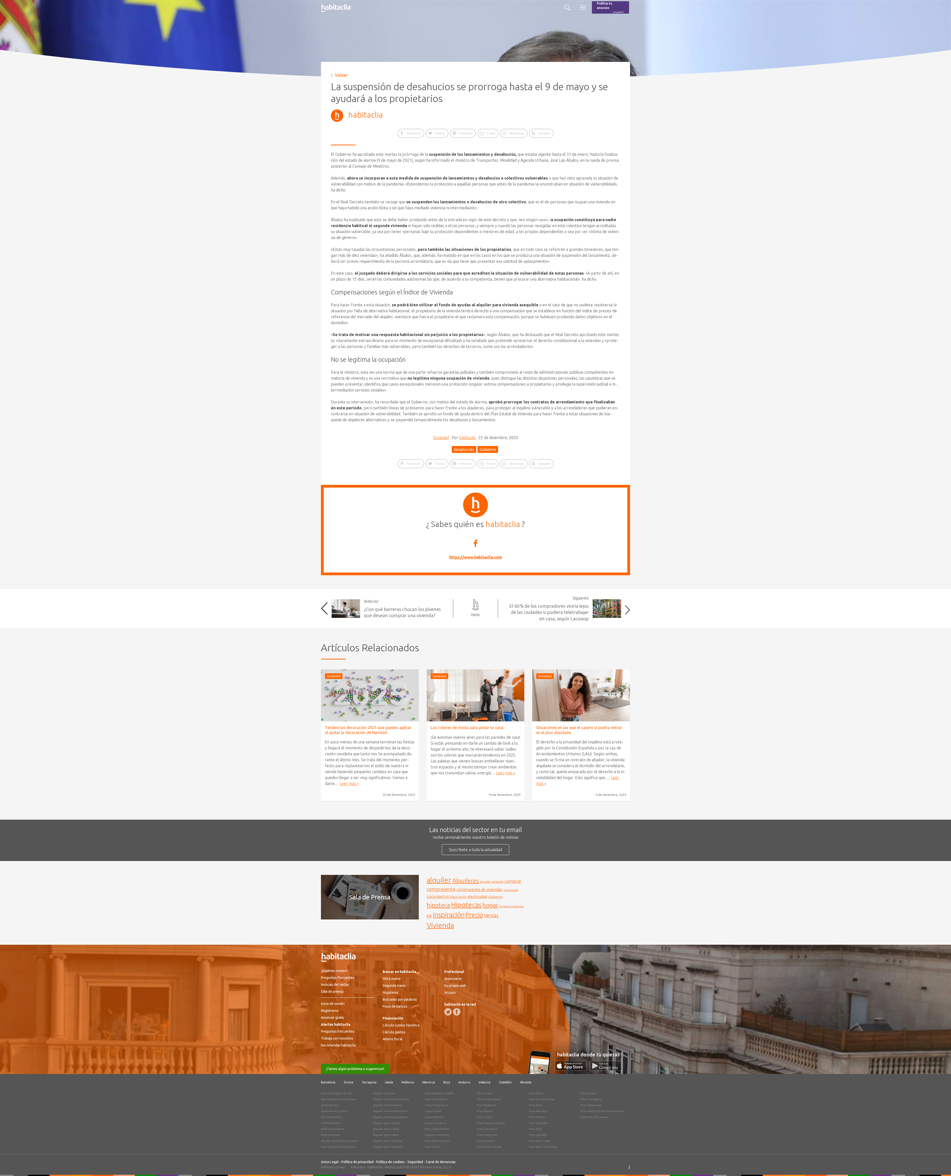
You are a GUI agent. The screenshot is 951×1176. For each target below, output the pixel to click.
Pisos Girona (433, 1146)
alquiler (439, 880)
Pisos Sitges (588, 1093)
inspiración (449, 914)
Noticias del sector (335, 985)
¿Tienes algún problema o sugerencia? (355, 1069)
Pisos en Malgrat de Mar (336, 1093)
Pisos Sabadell (538, 1134)
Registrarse (330, 1011)
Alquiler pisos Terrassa (387, 1140)
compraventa (441, 889)
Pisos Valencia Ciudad (491, 1123)
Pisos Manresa (538, 1111)
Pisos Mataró (537, 1117)
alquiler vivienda (491, 881)
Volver (341, 75)
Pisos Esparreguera (437, 1140)
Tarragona (369, 1082)
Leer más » (349, 783)
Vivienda (440, 925)
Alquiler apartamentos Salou (339, 1140)
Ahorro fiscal (392, 1039)
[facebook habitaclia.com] (456, 1012)
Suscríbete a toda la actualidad (475, 849)
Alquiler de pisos (384, 1093)
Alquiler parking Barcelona (390, 1117)
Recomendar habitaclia (338, 1045)
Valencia (484, 1082)
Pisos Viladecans (591, 1105)
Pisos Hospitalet (487, 1134)
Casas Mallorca (434, 1117)
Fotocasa (358, 1167)
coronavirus (438, 896)
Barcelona (328, 1082)
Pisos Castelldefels (437, 1128)
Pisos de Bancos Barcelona (338, 1146)
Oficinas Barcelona (489, 1099)
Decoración (458, 896)
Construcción (510, 890)
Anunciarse (453, 979)
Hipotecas (466, 905)
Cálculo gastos (394, 1032)
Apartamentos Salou (334, 1111)
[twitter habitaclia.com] (448, 1012)
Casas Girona (433, 1111)
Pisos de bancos (395, 1006)
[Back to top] (940, 1165)
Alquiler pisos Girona (386, 1123)
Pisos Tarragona (591, 1099)
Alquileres (465, 880)
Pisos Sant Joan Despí (543, 1146)
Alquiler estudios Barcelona (391, 1099)
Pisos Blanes (485, 1111)
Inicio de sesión (332, 1004)
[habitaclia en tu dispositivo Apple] (572, 1069)
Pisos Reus (535, 1105)
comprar (512, 881)
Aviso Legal (330, 1162)
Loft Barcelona (330, 1123)
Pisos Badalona (486, 1105)
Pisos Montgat (538, 1123)
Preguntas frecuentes (338, 978)
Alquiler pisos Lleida (386, 1128)
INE (429, 916)
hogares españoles (511, 906)
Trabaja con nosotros (337, 1038)
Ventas (491, 915)
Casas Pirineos (330, 1105)
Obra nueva (391, 979)
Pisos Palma (536, 1093)
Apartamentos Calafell (439, 1093)
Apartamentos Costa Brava (338, 1099)
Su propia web (455, 986)
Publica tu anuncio (610, 7)
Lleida (389, 1082)
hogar (490, 905)
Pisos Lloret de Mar (489, 1146)
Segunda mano (394, 986)
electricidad (477, 896)
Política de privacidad (357, 1162)
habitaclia (365, 114)
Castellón (505, 1082)
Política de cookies (390, 1162)
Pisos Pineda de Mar (542, 1099)
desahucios (464, 449)
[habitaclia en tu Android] (606, 1069)
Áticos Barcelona (332, 1117)
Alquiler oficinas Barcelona (390, 1111)
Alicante (525, 1082)
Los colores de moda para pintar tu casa (467, 727)
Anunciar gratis (332, 1017)
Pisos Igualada (486, 1140)
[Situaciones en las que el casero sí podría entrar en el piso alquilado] (581, 695)
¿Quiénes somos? (334, 971)
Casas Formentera (436, 1105)
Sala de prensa (332, 991)
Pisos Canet (484, 1117)
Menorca (428, 1082)
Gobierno (487, 449)
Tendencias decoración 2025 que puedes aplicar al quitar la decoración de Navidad (368, 729)
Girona (348, 1082)
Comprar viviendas (437, 1134)
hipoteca (438, 905)
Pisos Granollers (487, 1128)
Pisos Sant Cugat (540, 1140)
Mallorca (407, 1082)
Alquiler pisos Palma (386, 1134)
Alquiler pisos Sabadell (387, 1146)
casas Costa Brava (436, 1099)
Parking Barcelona (332, 1128)
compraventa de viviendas (479, 889)
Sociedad (441, 437)
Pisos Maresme (330, 1134)
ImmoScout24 (395, 1167)
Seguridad (415, 1162)
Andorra (464, 1082)
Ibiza (446, 1082)
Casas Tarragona (435, 1123)
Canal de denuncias (441, 1162)
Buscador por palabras (400, 999)
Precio (474, 914)
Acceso (450, 992)
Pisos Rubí (535, 1128)
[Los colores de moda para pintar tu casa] (476, 695)
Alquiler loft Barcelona (387, 1105)
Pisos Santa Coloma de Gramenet (602, 1111)
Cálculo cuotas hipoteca (401, 1025)
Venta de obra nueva (594, 1117)
